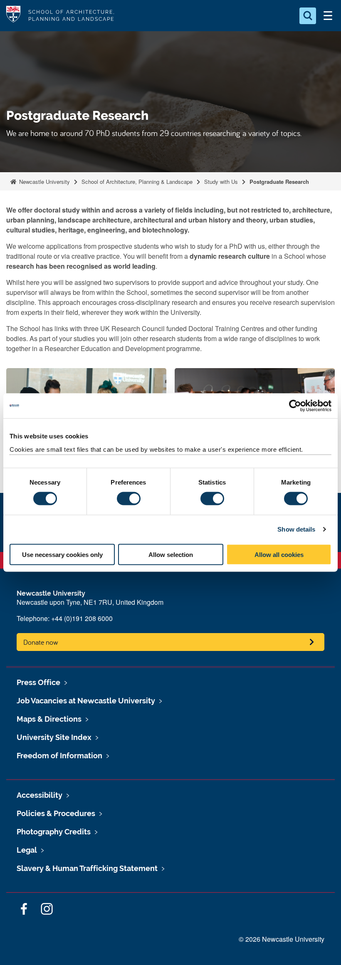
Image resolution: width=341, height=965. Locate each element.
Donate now (40, 642)
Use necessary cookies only (62, 554)
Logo (13, 15)
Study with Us (221, 182)
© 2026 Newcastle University (281, 939)
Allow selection (170, 554)
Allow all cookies (279, 554)
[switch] (129, 498)
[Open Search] (307, 15)
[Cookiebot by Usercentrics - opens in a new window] (295, 406)
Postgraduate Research (279, 182)
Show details (296, 529)
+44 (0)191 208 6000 (82, 618)
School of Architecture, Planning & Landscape (137, 182)
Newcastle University (43, 182)
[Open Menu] (327, 15)
